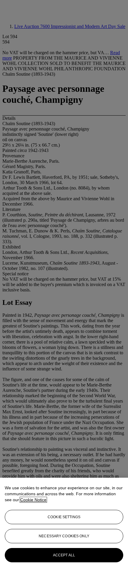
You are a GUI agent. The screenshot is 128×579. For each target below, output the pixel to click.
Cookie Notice (33, 499)
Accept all (64, 555)
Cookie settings (64, 517)
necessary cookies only (64, 536)
